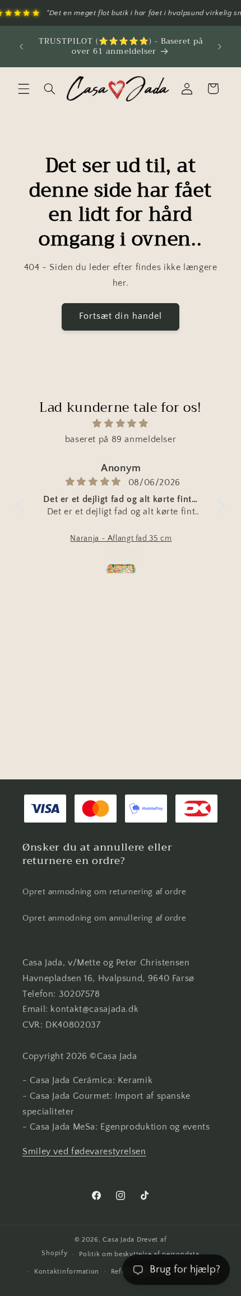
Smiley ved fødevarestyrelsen (84, 1151)
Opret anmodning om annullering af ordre (104, 918)
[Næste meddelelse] (219, 46)
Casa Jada (119, 1239)
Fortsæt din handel (120, 316)
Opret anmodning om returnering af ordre (104, 892)
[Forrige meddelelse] (21, 46)
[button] (23, 88)
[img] (120, 424)
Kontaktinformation (66, 1271)
